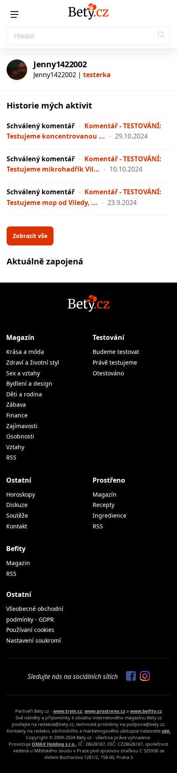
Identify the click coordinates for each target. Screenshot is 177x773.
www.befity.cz (146, 711)
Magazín (20, 337)
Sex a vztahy (23, 373)
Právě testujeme (115, 362)
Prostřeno (109, 480)
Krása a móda (25, 352)
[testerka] (17, 69)
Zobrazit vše (30, 236)
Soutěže (17, 515)
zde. (166, 731)
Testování (108, 337)
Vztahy (15, 447)
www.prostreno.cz (104, 711)
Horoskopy (20, 494)
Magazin (18, 563)
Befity (16, 548)
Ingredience (109, 515)
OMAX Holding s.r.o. (54, 744)
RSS (11, 457)
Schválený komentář (41, 125)
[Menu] (14, 14)
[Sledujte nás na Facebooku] (129, 676)
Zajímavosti (21, 426)
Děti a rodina (24, 394)
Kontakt (16, 526)
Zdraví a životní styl (32, 362)
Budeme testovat (116, 352)
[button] (160, 35)
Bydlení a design (29, 383)
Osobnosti (20, 436)
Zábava (16, 404)
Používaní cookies (30, 630)
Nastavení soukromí (33, 640)
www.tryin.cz (67, 711)
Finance (17, 415)
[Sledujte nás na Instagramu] (143, 676)
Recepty (103, 505)
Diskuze (17, 505)
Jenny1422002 (59, 64)
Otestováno (108, 373)
